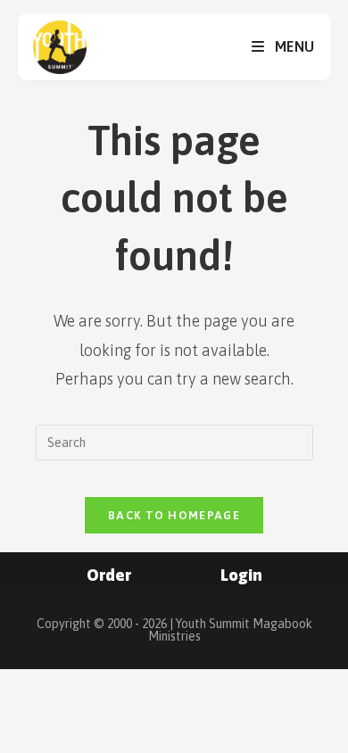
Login (241, 575)
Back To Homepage (174, 515)
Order (109, 575)
